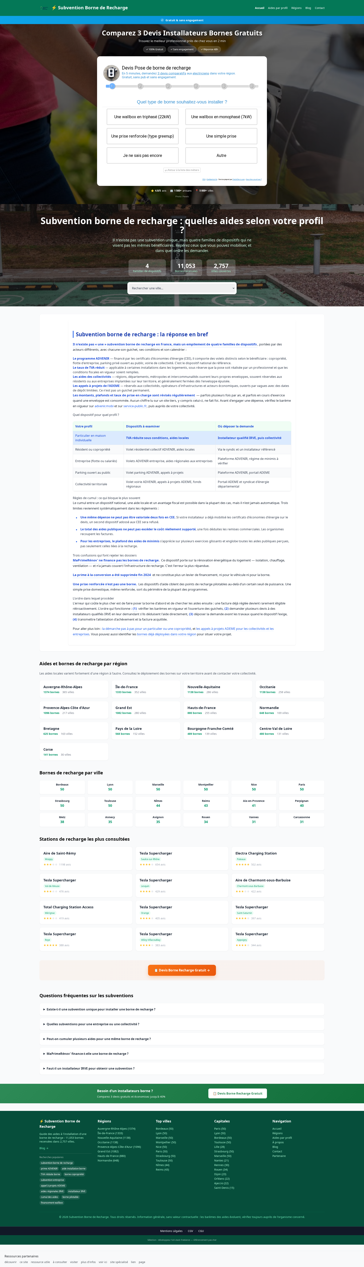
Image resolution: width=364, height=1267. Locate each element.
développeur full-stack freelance (174, 1239)
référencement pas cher (205, 1239)
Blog (308, 8)
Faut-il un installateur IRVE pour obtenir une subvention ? (91, 1068)
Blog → (43, 1148)
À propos (278, 1142)
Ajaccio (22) (221, 1183)
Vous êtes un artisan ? (254, 179)
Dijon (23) (220, 1174)
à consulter (60, 1262)
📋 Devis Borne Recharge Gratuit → (182, 970)
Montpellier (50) (166, 1142)
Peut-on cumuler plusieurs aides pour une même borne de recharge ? (99, 1039)
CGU (204, 179)
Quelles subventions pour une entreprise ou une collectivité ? (93, 1024)
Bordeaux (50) (164, 1128)
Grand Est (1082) (108, 1151)
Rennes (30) (221, 1165)
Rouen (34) (221, 1169)
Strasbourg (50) (165, 1156)
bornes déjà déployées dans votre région (166, 634)
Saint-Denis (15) (224, 1188)
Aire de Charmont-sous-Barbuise (263, 880)
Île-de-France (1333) (110, 1133)
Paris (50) (161, 1151)
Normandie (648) (108, 1160)
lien (133, 1262)
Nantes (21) (221, 1160)
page (142, 1262)
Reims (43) (162, 1169)
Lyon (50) (161, 1133)
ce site (24, 1262)
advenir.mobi (104, 406)
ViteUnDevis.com (238, 179)
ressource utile (40, 1262)
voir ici (103, 1262)
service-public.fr (135, 406)
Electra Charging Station (256, 853)
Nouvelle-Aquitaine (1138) (114, 1137)
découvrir (11, 1262)
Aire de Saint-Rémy (59, 853)
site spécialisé (119, 1262)
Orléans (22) (222, 1178)
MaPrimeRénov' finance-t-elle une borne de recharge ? (88, 1054)
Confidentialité (212, 179)
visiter (74, 1262)
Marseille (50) (164, 1137)
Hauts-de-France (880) (112, 1156)
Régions (296, 8)
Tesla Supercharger (156, 853)
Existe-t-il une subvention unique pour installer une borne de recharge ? (101, 1009)
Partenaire (279, 1156)
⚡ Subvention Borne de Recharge (89, 7)
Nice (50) (161, 1147)
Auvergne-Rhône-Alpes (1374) (116, 1128)
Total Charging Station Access (68, 907)
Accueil (259, 8)
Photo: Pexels (182, 196)
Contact (320, 8)
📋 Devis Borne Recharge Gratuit (237, 1093)
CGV (190, 1231)
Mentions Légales (171, 1231)
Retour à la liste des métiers (183, 169)
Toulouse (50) (164, 1160)
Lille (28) (219, 1147)
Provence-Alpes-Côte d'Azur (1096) (119, 1147)
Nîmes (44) (162, 1165)
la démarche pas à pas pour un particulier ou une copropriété (146, 628)
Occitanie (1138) (108, 1142)
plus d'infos (88, 1262)
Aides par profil (278, 8)
